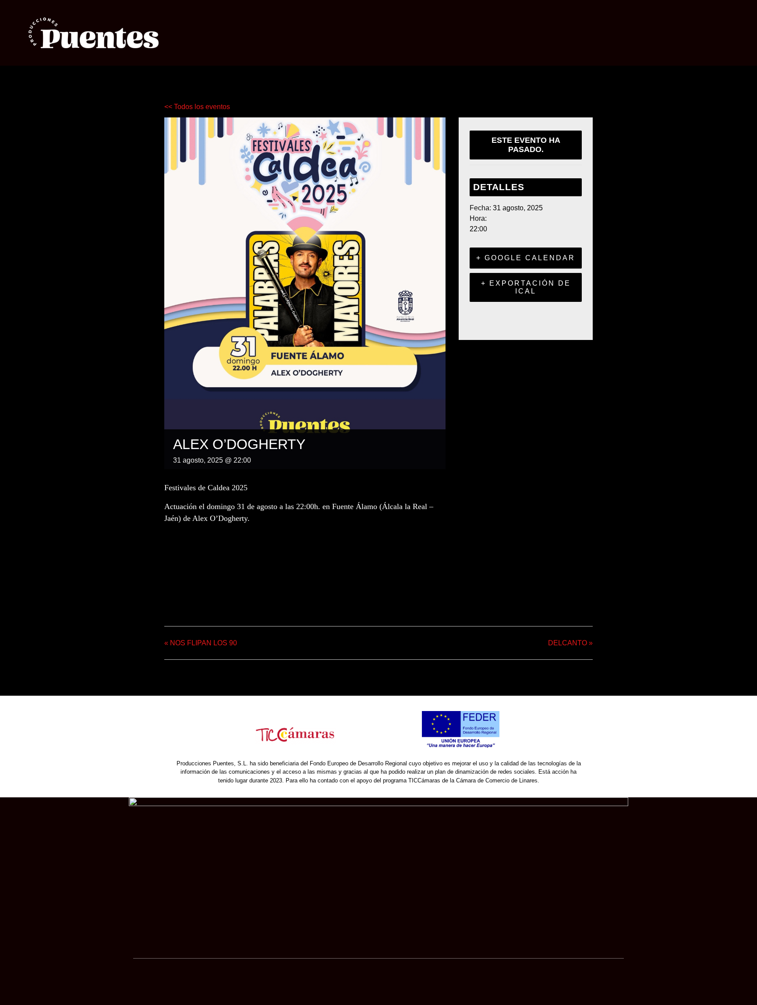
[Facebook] (173, 593)
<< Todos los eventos (197, 106)
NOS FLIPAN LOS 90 (200, 643)
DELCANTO (570, 643)
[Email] (216, 593)
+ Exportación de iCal (526, 287)
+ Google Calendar (525, 258)
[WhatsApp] (238, 593)
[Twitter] (194, 593)
